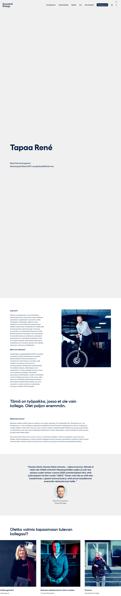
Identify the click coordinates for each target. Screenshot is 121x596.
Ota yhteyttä (89, 5)
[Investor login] (116, 4)
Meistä (73, 5)
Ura (80, 5)
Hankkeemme (102, 5)
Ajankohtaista (63, 5)
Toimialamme (50, 5)
